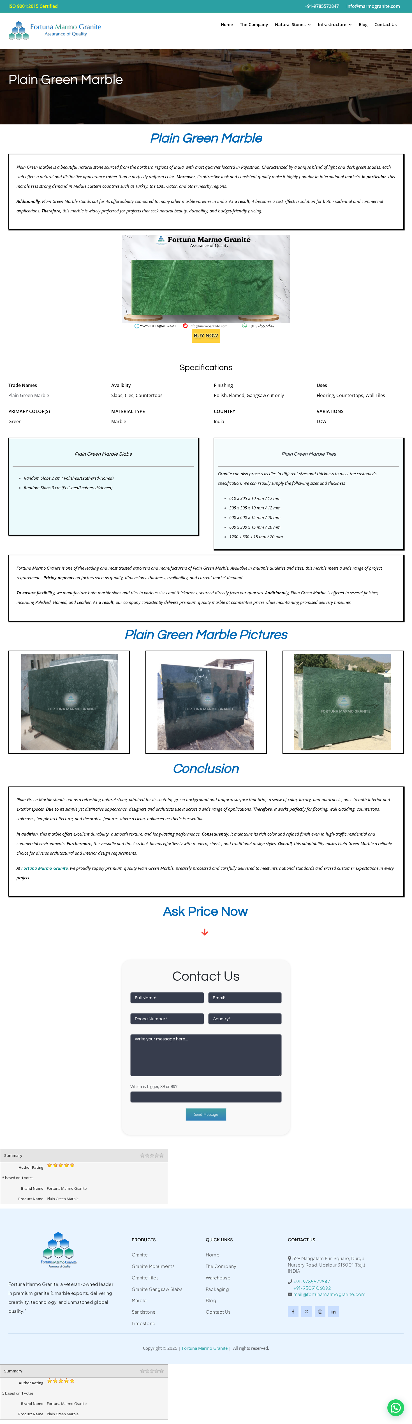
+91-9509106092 (309, 1288)
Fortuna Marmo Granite (205, 1348)
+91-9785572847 (311, 1281)
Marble (166, 868)
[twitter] (306, 1311)
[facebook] (293, 1311)
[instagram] (320, 1311)
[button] (395, 1407)
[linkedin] (333, 1311)
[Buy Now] (206, 330)
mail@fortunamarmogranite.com (329, 1294)
